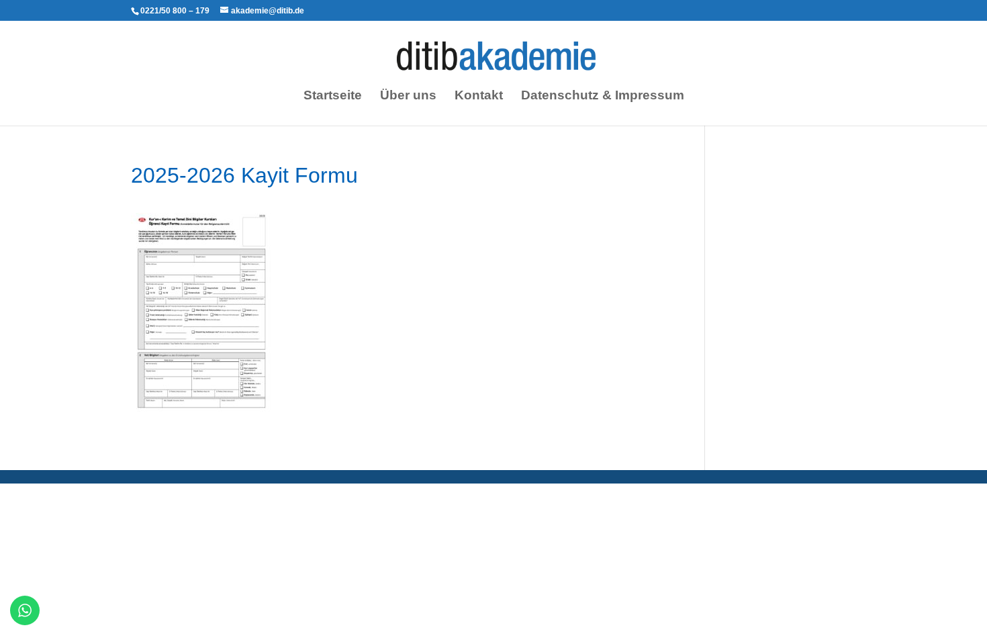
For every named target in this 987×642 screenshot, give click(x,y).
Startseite (332, 96)
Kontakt (479, 96)
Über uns (408, 96)
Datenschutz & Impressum (602, 96)
